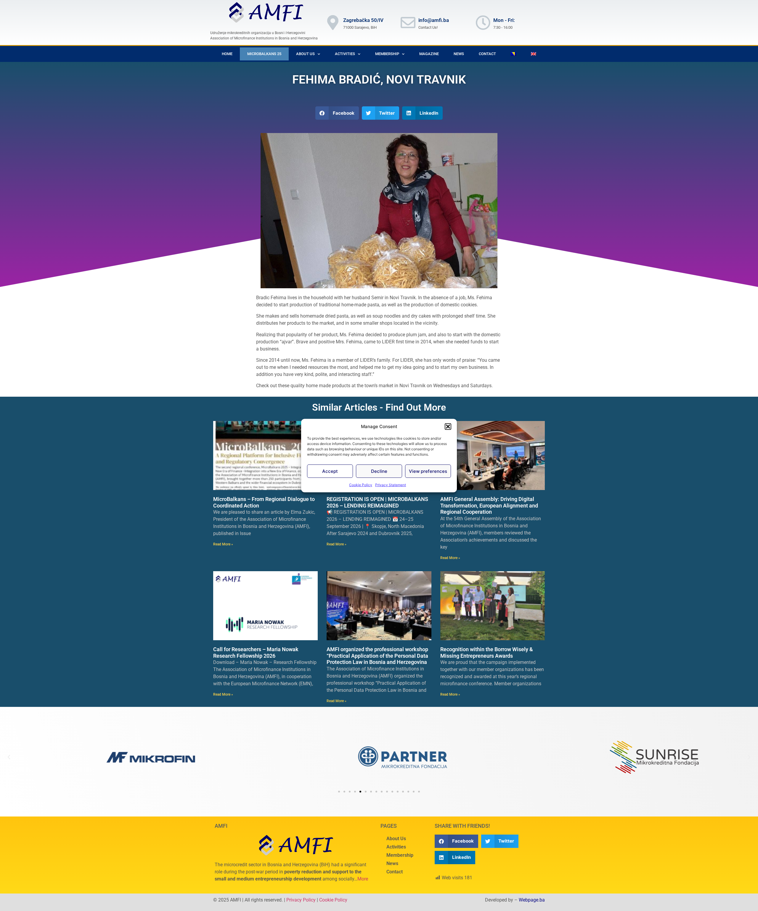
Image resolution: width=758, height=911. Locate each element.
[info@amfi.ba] (408, 22)
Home (227, 54)
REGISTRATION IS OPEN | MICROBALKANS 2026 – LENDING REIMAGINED (377, 502)
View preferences (428, 471)
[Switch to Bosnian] (513, 53)
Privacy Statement (390, 485)
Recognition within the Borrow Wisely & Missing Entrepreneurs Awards (486, 652)
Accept (330, 471)
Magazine (429, 54)
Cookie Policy (360, 485)
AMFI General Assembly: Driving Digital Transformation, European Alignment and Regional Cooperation (489, 505)
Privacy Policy (301, 900)
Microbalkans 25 (264, 54)
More (362, 879)
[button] (448, 427)
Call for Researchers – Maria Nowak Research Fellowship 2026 (255, 652)
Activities (396, 847)
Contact (487, 54)
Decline (379, 471)
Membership (399, 855)
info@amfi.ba (433, 20)
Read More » (223, 544)
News (459, 54)
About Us (305, 54)
